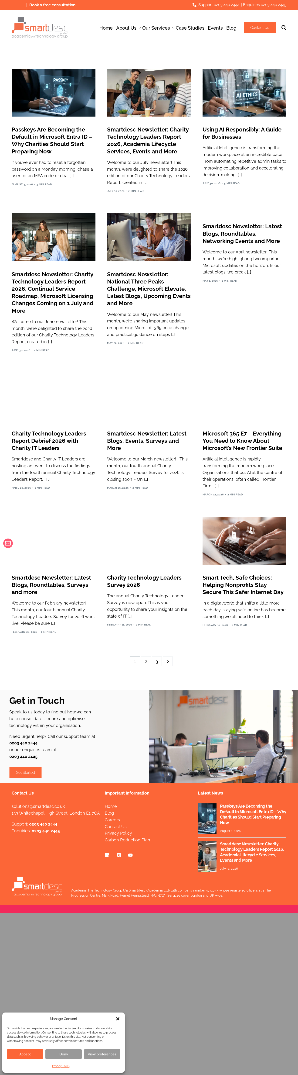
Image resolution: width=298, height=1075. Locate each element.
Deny (63, 1054)
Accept (25, 1054)
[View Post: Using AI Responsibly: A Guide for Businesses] (244, 93)
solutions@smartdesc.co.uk (38, 806)
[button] (117, 1018)
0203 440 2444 (226, 5)
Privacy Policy (61, 1066)
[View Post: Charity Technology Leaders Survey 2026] (149, 541)
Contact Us (259, 27)
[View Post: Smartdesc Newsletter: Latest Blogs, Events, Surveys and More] (149, 396)
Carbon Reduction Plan (127, 839)
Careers (112, 819)
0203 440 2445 (273, 5)
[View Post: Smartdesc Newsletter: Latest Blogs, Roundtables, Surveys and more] (53, 541)
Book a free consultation (52, 5)
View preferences (102, 1054)
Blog (109, 813)
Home (111, 806)
